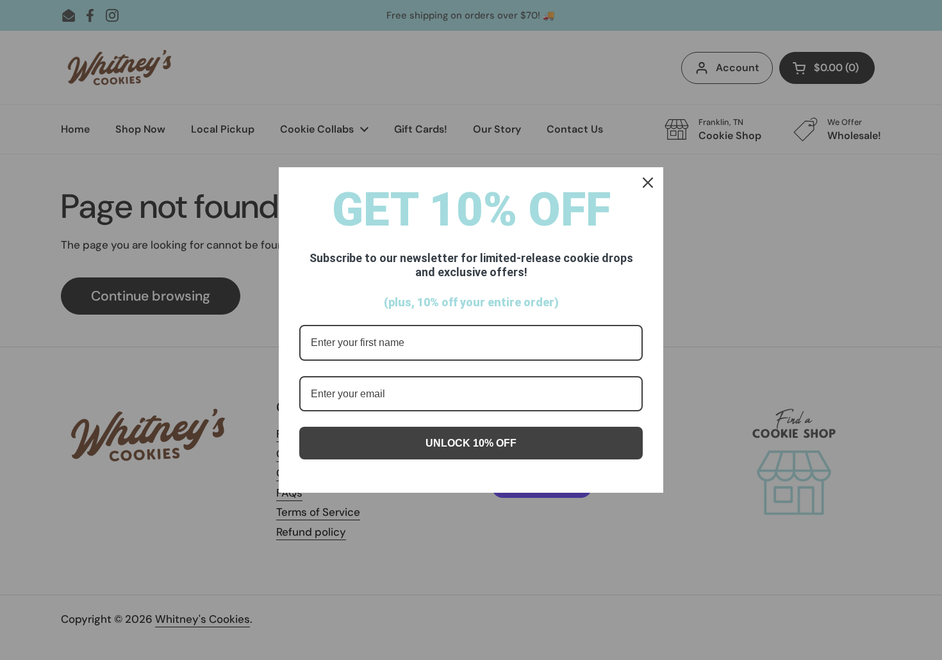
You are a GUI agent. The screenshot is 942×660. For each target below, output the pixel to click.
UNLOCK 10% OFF (471, 443)
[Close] (647, 182)
